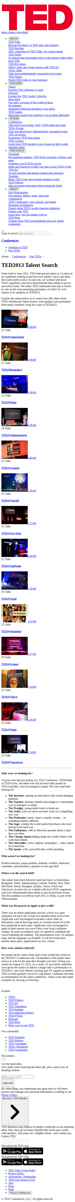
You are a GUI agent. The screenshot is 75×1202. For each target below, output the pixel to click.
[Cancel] (51, 234)
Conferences (10, 240)
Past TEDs (14, 250)
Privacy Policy (9, 1094)
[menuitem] (41, 44)
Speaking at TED (18, 247)
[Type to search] (2, 230)
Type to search (9, 233)
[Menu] (2, 3)
